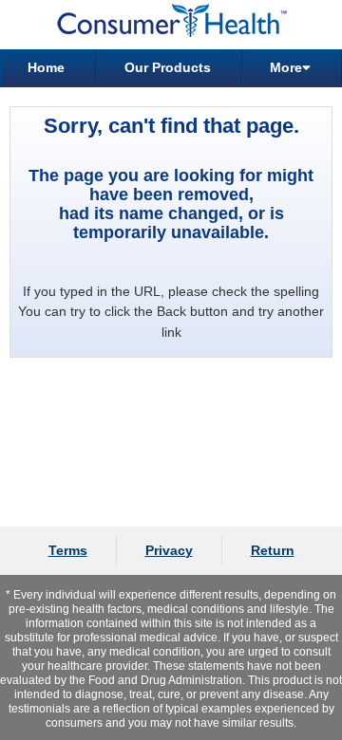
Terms (67, 550)
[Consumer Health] (171, 24)
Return (272, 550)
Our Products (167, 67)
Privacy (169, 550)
